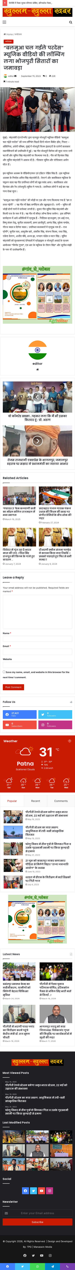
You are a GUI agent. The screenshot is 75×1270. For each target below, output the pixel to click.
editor (11, 76)
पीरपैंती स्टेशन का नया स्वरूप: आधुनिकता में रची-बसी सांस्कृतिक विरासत (44, 831)
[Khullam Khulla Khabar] (37, 12)
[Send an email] (15, 76)
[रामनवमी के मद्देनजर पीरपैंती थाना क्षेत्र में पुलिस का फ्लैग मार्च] (14, 1136)
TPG (29, 1246)
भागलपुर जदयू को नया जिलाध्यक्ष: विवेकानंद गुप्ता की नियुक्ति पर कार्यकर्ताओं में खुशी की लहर (56, 1032)
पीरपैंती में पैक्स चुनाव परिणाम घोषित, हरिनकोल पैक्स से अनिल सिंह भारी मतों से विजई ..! (55, 989)
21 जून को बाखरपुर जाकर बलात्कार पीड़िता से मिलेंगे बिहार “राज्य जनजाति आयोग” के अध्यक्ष (46, 864)
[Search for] (70, 22)
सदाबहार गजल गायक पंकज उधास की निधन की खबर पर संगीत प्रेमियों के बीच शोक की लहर (55, 513)
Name (7, 633)
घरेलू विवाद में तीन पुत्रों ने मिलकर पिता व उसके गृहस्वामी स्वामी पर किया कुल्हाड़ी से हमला (48, 847)
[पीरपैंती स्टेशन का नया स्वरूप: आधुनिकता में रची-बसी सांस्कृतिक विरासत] (13, 832)
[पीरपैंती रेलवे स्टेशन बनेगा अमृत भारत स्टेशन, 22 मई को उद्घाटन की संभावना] (13, 816)
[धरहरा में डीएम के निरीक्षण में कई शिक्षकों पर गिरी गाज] (13, 882)
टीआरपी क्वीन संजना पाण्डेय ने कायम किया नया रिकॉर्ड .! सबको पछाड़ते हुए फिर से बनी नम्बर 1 (55, 554)
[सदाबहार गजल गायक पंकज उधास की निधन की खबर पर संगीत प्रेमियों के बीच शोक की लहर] (55, 495)
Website (7, 659)
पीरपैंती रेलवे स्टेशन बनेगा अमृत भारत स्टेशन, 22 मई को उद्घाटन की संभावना (46, 813)
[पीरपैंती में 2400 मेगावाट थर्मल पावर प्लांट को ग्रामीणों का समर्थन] (61, 1150)
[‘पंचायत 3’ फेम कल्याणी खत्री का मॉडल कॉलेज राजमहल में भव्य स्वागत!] (19, 495)
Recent (35, 801)
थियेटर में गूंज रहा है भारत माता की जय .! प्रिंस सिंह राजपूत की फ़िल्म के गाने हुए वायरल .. (19, 554)
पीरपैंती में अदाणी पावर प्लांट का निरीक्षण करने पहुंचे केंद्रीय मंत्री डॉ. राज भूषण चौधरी (18, 1032)
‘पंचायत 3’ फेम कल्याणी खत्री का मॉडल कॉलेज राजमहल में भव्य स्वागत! (19, 512)
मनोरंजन (18, 34)
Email (7, 646)
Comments (61, 801)
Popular (12, 801)
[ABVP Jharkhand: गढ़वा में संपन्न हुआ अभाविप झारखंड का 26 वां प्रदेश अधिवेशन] (14, 1164)
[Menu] (4, 22)
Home (9, 34)
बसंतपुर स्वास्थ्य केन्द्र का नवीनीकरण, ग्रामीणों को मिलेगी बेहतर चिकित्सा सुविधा (17, 989)
